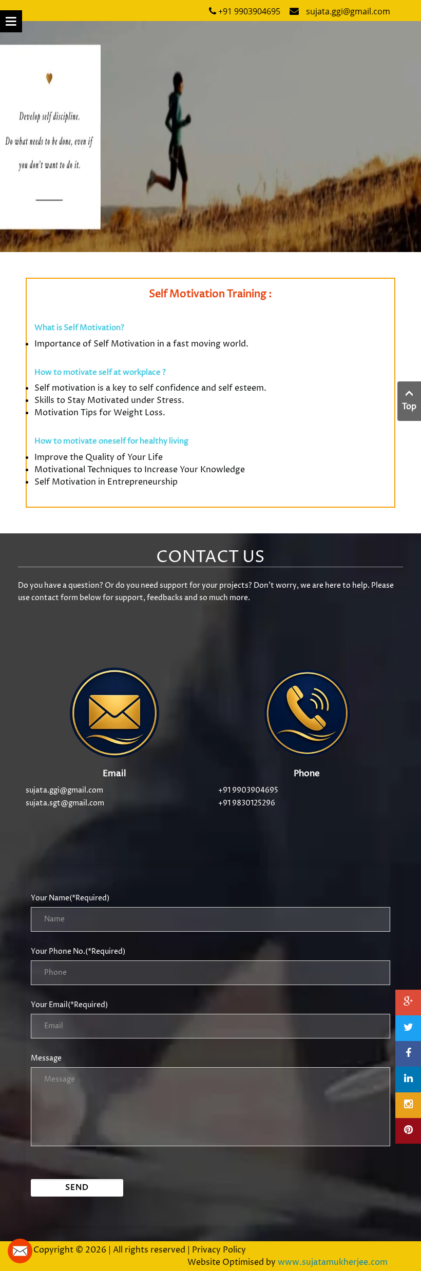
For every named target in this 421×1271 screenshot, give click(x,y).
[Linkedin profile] (408, 1079)
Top (409, 406)
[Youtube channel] (408, 1002)
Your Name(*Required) (70, 898)
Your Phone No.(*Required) (78, 951)
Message (46, 1058)
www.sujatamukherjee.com (333, 1262)
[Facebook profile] (408, 1054)
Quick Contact (20, 1251)
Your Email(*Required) (69, 1005)
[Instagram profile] (408, 1105)
